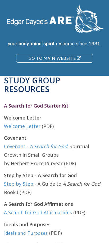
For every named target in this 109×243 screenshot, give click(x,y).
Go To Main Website (52, 58)
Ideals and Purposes (26, 232)
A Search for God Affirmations (38, 212)
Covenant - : (36, 146)
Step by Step (19, 184)
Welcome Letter (22, 126)
